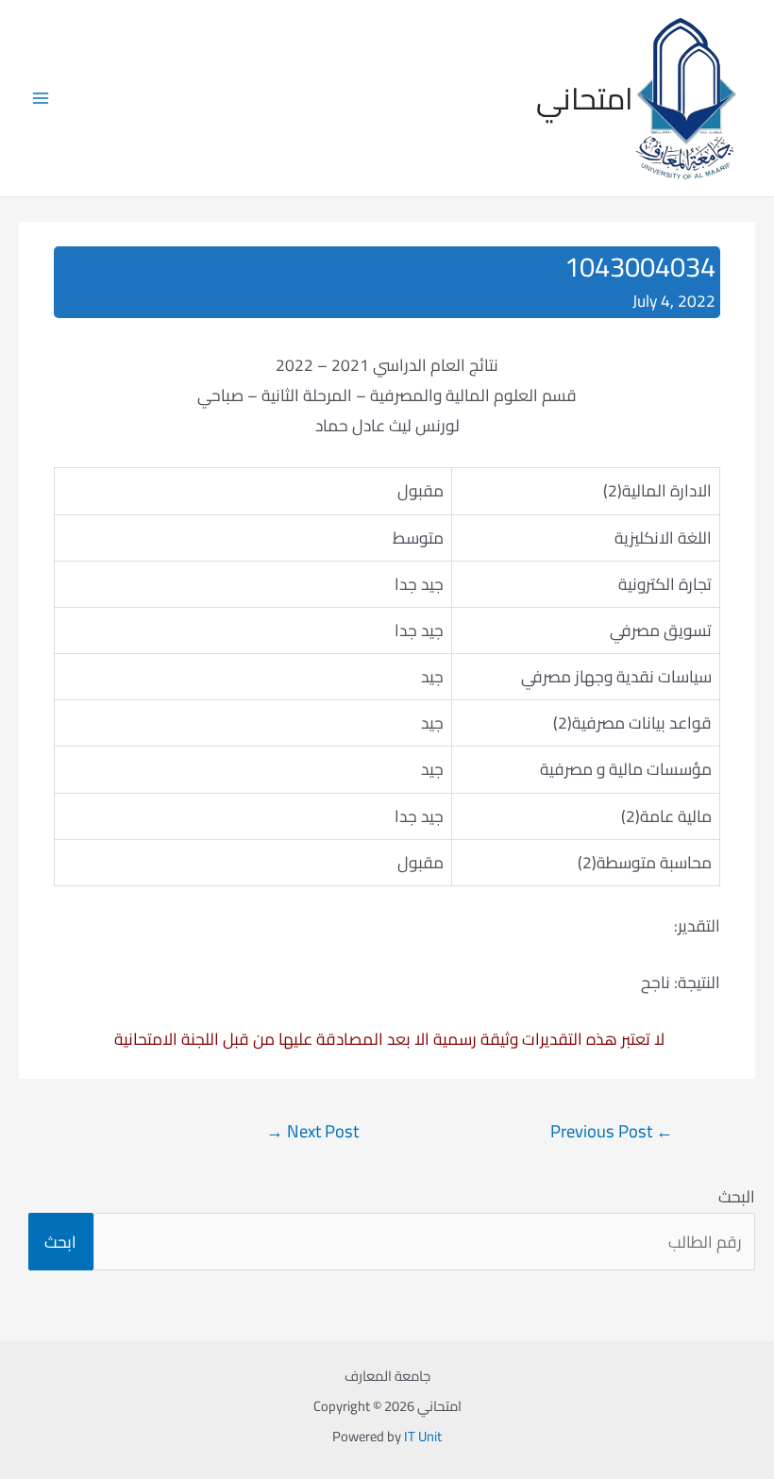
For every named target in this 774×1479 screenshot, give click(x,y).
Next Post (312, 1131)
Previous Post (611, 1131)
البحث (736, 1196)
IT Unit (423, 1436)
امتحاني (584, 98)
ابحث (60, 1241)
